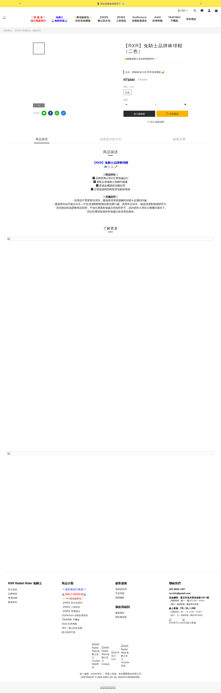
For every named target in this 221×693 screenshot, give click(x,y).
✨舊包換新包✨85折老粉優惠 (82, 19)
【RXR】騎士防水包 (104, 19)
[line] (44, 113)
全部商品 (7, 30)
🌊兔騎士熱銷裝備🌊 (74, 594)
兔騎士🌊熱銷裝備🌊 (59, 19)
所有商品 (191, 19)
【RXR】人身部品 (121, 19)
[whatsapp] (57, 113)
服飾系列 (37, 30)
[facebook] (50, 113)
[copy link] (63, 113)
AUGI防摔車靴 (158, 19)
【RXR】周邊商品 (22, 30)
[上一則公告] (19, 3)
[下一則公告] (201, 3)
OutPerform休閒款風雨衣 (139, 19)
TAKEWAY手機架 (174, 19)
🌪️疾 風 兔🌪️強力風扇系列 (38, 19)
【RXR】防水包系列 (72, 602)
